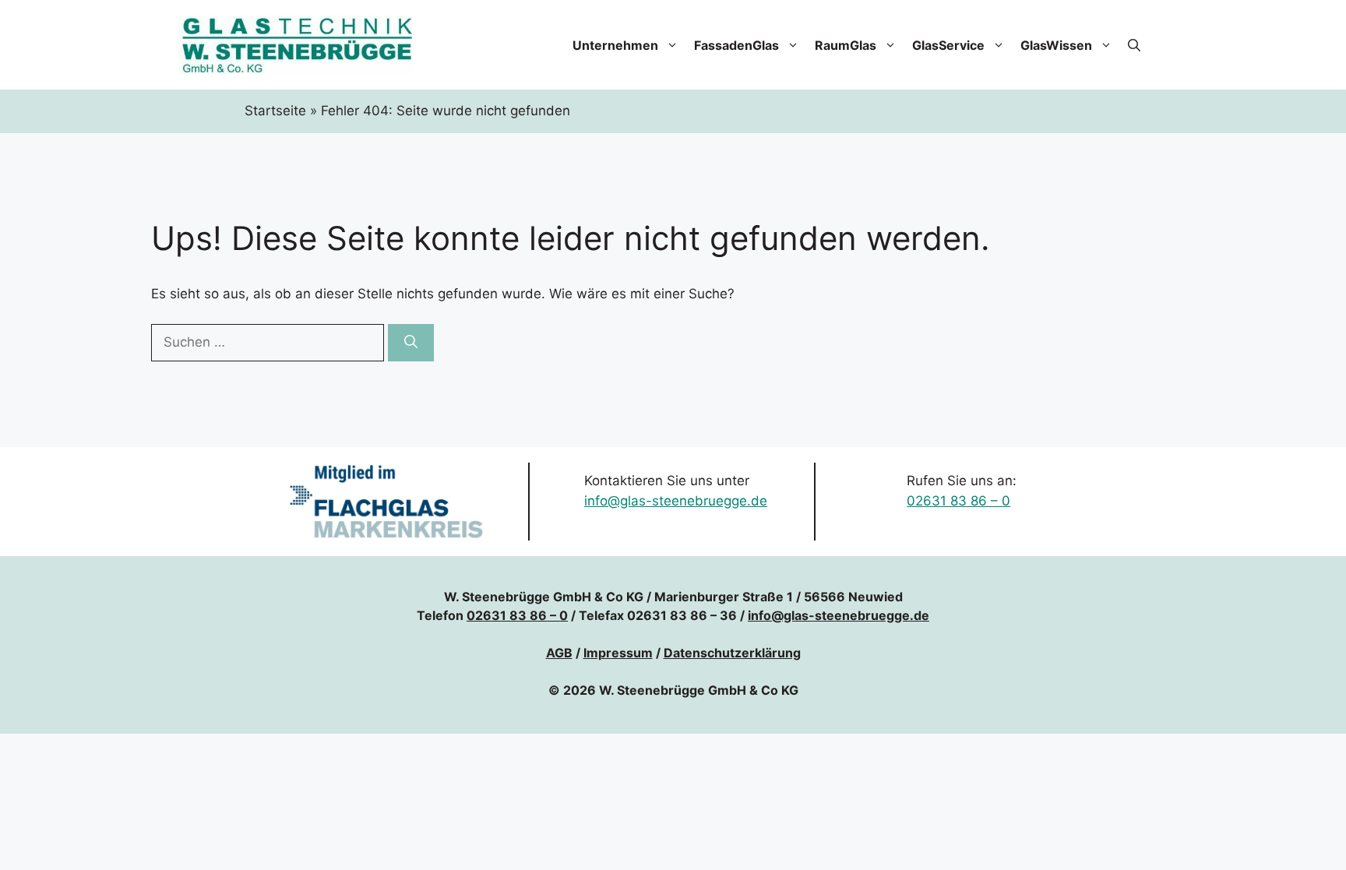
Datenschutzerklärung (732, 652)
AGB (559, 652)
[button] (1134, 45)
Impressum (618, 652)
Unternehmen (615, 45)
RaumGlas (845, 45)
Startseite (275, 110)
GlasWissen (1056, 45)
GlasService (948, 45)
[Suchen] (411, 342)
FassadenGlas (736, 45)
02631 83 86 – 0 (958, 501)
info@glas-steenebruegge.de (675, 501)
